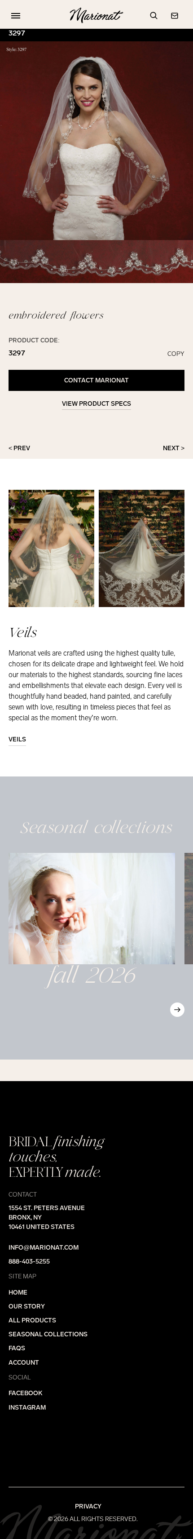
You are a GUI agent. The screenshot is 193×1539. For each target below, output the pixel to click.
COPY (175, 354)
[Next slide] (177, 1009)
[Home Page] (96, 16)
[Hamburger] (14, 16)
